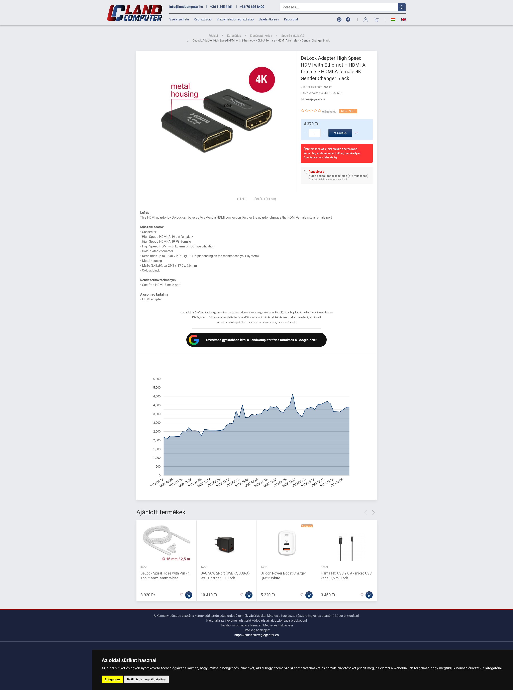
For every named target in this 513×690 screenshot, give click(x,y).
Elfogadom (112, 679)
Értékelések (265, 199)
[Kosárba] (188, 595)
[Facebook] (348, 19)
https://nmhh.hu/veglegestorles (256, 635)
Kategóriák (234, 35)
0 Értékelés (329, 111)
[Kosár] (376, 19)
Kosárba (340, 133)
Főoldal (213, 35)
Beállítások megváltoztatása (146, 679)
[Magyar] (393, 19)
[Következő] (373, 512)
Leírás (241, 199)
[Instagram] (339, 19)
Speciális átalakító (292, 35)
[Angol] (402, 19)
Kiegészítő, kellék (261, 35)
